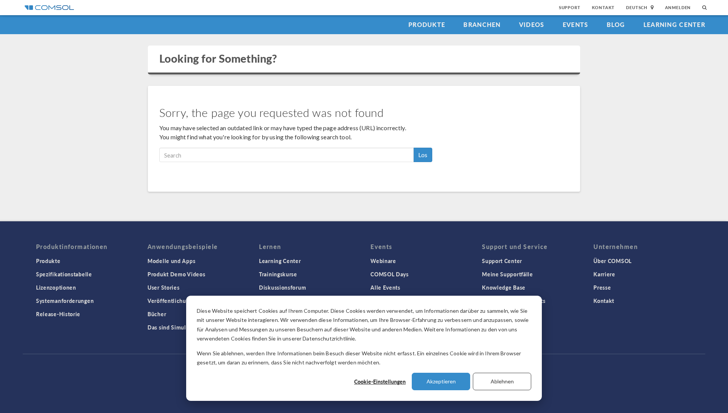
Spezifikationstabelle (64, 274)
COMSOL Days (389, 274)
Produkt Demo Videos (176, 274)
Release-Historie (58, 314)
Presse (602, 287)
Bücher (156, 314)
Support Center (502, 261)
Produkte (426, 24)
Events (575, 24)
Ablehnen (502, 381)
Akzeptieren (441, 381)
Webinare (383, 261)
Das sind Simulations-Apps (182, 327)
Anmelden (678, 7)
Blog (616, 24)
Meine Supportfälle (507, 274)
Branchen (481, 24)
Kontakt (603, 7)
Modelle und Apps (171, 261)
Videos (531, 24)
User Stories (163, 287)
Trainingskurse (278, 274)
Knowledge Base (504, 287)
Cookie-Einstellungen (380, 381)
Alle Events (385, 287)
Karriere (604, 274)
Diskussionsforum (282, 287)
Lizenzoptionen (56, 287)
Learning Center (674, 24)
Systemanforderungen (65, 300)
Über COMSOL (612, 261)
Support (570, 7)
